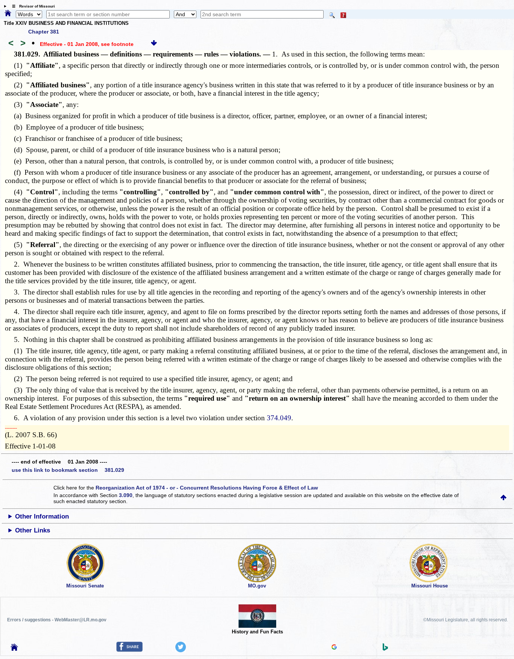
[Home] (8, 13)
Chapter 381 (43, 32)
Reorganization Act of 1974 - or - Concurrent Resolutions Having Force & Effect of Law (207, 488)
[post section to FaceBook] (129, 650)
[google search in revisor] (334, 648)
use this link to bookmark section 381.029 (68, 470)
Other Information (42, 516)
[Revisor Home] (14, 649)
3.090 (125, 495)
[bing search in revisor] (385, 649)
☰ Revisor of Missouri (31, 6)
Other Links (32, 530)
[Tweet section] (180, 650)
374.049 (279, 418)
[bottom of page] (154, 44)
